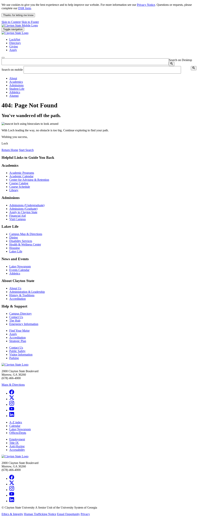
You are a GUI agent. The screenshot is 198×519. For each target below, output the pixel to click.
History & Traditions (21, 295)
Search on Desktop (180, 60)
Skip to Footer (30, 22)
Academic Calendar (21, 176)
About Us (15, 288)
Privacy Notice (146, 4)
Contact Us (16, 317)
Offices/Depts (17, 432)
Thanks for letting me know (18, 15)
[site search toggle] (3, 57)
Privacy (85, 514)
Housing (14, 248)
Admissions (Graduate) (23, 208)
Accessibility (17, 449)
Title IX (14, 442)
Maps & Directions (13, 384)
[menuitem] (102, 78)
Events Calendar (19, 270)
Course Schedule (19, 186)
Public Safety (17, 351)
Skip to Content (11, 22)
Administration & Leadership (27, 291)
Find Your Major (19, 330)
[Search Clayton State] (171, 64)
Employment (17, 439)
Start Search (26, 150)
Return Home (10, 150)
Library (13, 190)
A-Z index (15, 422)
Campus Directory (20, 313)
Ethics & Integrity (12, 514)
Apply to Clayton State (23, 212)
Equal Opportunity (68, 514)
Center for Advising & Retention (29, 179)
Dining (13, 237)
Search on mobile (12, 69)
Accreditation (17, 298)
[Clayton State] (20, 25)
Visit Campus (17, 219)
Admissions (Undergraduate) (26, 205)
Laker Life (15, 251)
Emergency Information (23, 324)
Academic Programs (21, 172)
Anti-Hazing (17, 446)
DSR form (24, 8)
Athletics (14, 273)
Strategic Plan (17, 341)
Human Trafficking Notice (40, 514)
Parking (14, 358)
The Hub (14, 320)
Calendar (14, 425)
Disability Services (20, 241)
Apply (13, 334)
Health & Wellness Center (25, 244)
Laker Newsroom (20, 266)
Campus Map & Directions (25, 234)
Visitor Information (20, 354)
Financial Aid (17, 215)
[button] (13, 78)
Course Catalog (18, 183)
